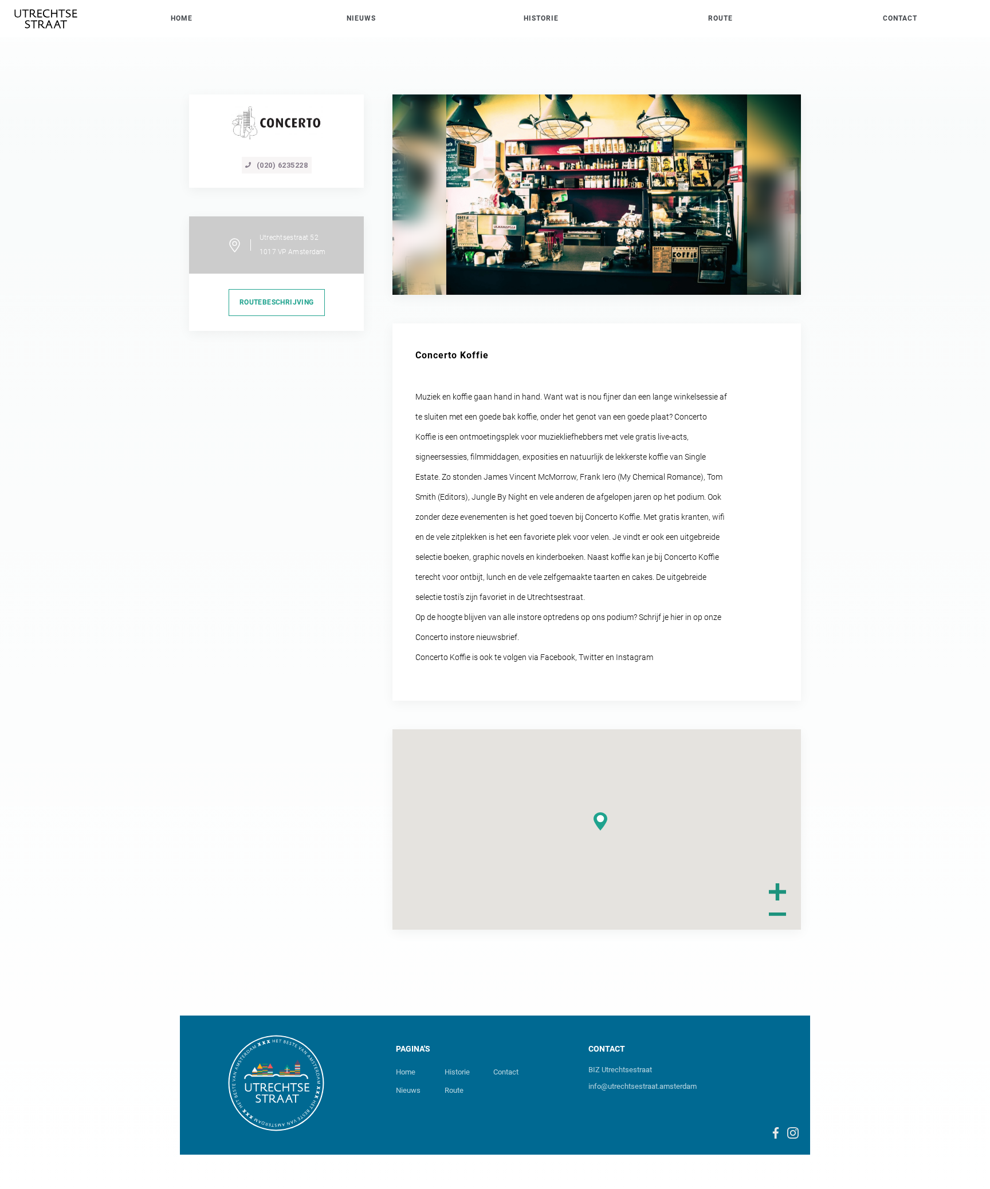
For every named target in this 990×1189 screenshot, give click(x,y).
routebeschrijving (276, 302)
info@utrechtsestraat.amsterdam (642, 1086)
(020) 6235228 (282, 165)
